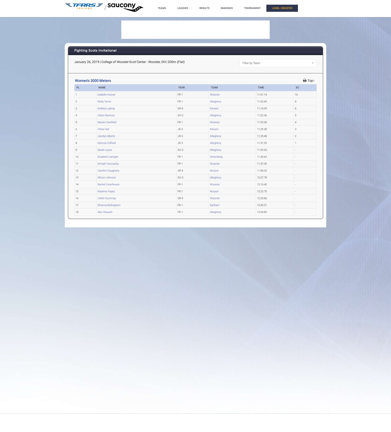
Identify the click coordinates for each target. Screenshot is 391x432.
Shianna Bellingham (109, 205)
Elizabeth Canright (108, 156)
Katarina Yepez (106, 191)
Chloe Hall (103, 129)
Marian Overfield (107, 122)
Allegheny (215, 101)
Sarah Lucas (105, 149)
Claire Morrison (106, 115)
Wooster (215, 94)
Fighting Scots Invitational (95, 50)
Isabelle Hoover (106, 94)
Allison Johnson (107, 177)
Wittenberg (216, 156)
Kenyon (214, 108)
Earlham (215, 205)
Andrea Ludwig (106, 108)
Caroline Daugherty (108, 170)
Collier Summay (107, 198)
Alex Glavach (105, 212)
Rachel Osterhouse (109, 184)
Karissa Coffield (107, 142)
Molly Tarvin (104, 101)
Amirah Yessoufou (108, 163)
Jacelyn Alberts (106, 136)
